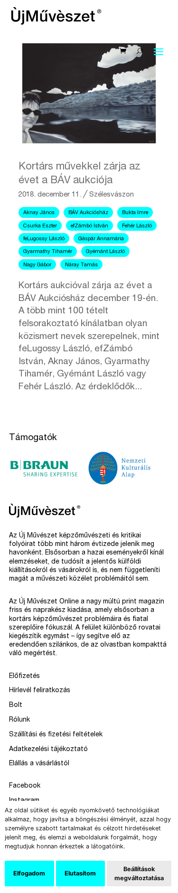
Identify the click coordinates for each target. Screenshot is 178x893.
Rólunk (19, 720)
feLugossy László (44, 239)
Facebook (24, 786)
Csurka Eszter (40, 226)
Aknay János (39, 213)
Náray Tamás (81, 265)
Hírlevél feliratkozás (39, 690)
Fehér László (137, 226)
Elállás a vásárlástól (39, 764)
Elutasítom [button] (80, 873)
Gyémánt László (105, 251)
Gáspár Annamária (101, 239)
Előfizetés (24, 676)
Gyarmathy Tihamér (47, 251)
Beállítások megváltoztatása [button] (139, 873)
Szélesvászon (111, 194)
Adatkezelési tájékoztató (48, 749)
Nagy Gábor (37, 265)
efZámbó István (89, 226)
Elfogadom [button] (29, 873)
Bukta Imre (135, 213)
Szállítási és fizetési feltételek (56, 735)
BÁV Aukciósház (88, 213)
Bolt (15, 705)
